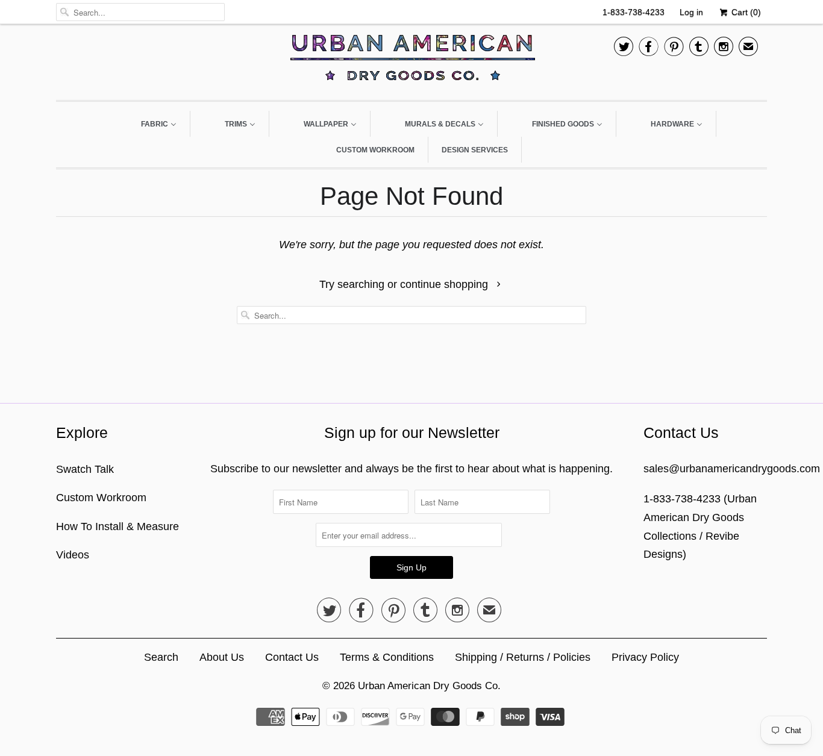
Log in (691, 12)
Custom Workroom (101, 498)
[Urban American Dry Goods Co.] (411, 60)
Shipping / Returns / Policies (522, 657)
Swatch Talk (85, 469)
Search (161, 657)
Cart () (745, 12)
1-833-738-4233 (633, 12)
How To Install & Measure (117, 526)
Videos (72, 555)
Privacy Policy (645, 657)
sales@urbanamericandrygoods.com (731, 469)
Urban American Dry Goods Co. (429, 686)
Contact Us (292, 657)
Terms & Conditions (387, 657)
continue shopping (445, 284)
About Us (221, 657)
